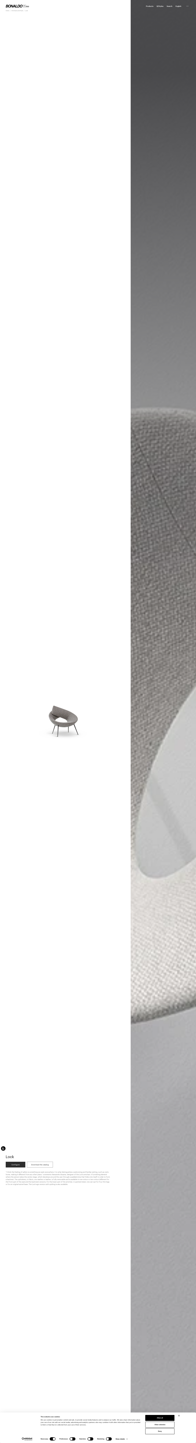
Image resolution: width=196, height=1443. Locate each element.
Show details (120, 1439)
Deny (160, 1431)
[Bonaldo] (17, 6)
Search (169, 6)
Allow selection (159, 1424)
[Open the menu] (187, 6)
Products (149, 6)
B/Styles (160, 6)
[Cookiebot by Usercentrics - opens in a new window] (27, 1439)
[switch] (72, 1439)
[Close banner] (179, 1415)
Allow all (160, 1418)
